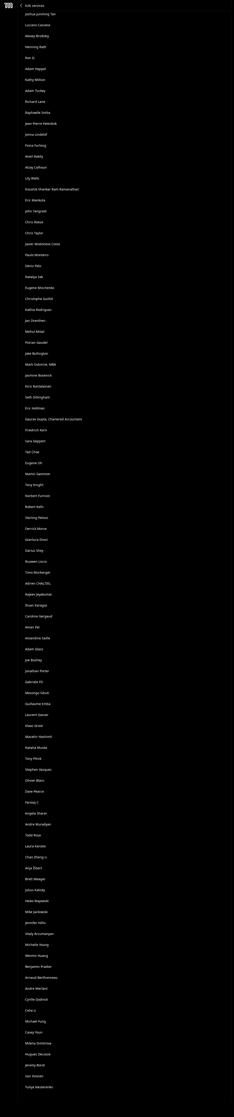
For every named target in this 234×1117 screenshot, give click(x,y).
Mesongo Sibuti (37, 693)
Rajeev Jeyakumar (38, 594)
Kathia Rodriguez (38, 309)
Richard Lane (35, 101)
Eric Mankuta (35, 200)
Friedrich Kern (36, 430)
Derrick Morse (36, 528)
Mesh (8, 5)
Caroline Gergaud (38, 616)
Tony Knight (34, 485)
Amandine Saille (37, 638)
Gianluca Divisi (36, 539)
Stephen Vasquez (38, 769)
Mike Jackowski (36, 912)
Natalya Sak (34, 277)
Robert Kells (34, 507)
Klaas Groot (34, 726)
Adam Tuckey (35, 91)
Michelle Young (37, 945)
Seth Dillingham (37, 397)
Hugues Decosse (38, 1054)
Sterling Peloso (36, 518)
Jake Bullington (36, 353)
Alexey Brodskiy (37, 36)
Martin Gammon (37, 474)
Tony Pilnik (33, 758)
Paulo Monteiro (36, 255)
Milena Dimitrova (38, 1043)
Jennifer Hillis (35, 923)
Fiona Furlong (35, 145)
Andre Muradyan (38, 824)
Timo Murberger (38, 572)
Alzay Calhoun (36, 167)
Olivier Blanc (35, 780)
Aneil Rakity (34, 156)
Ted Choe (32, 452)
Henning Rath (35, 47)
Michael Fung (35, 1021)
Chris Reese (34, 222)
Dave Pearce (34, 791)
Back (21, 5)
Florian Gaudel (36, 342)
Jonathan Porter (37, 671)
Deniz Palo (33, 266)
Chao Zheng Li (36, 857)
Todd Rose (33, 835)
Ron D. (30, 58)
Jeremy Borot (35, 1065)
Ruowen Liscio (36, 561)
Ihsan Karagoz (36, 605)
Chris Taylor (34, 233)
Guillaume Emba (38, 704)
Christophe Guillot (39, 299)
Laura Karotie (35, 846)
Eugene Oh (33, 463)
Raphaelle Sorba (37, 112)
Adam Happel (35, 69)
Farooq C (32, 802)
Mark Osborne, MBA (40, 364)
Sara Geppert (35, 441)
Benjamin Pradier (38, 966)
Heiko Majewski (37, 901)
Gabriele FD (34, 682)
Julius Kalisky (35, 890)
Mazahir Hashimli (38, 736)
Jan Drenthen (35, 320)
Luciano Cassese (37, 25)
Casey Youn (34, 1032)
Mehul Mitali (35, 331)
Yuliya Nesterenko (39, 1087)
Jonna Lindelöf (36, 134)
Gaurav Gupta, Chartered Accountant (53, 419)
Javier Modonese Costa (42, 244)
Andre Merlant (36, 988)
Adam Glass (34, 649)
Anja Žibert (33, 868)
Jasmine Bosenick (38, 375)
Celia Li (30, 1010)
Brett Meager (35, 879)
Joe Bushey (33, 660)
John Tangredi (36, 211)
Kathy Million (35, 80)
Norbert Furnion (37, 496)
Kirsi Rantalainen (38, 386)
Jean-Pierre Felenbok (41, 123)
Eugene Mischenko (39, 288)
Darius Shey (34, 550)
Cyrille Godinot (36, 999)
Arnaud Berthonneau (41, 977)
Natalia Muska (36, 747)
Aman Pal (32, 627)
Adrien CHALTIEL (38, 583)
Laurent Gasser (36, 715)
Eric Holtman (35, 408)
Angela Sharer (36, 813)
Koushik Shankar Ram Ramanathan (52, 189)
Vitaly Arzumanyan (39, 934)
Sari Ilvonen (34, 1076)
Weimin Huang (36, 955)
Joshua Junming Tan (40, 14)
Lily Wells (32, 178)
